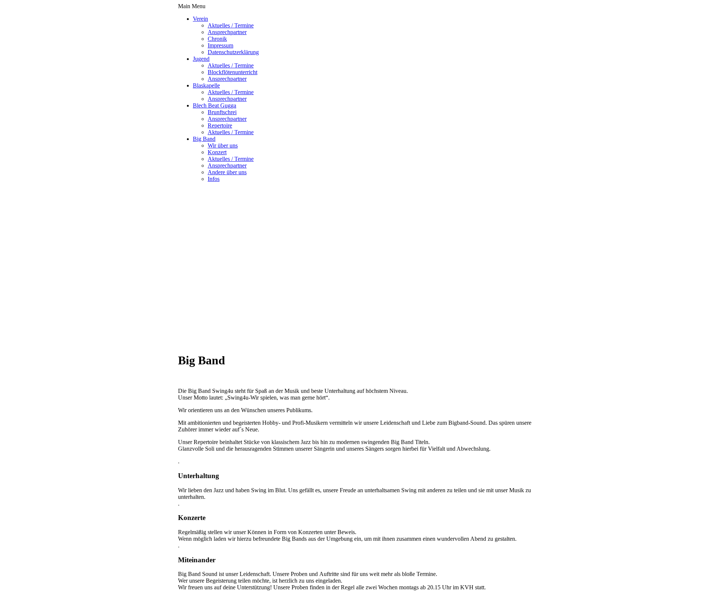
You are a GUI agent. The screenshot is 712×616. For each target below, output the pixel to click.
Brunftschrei (222, 112)
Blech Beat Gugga (214, 105)
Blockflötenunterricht (232, 72)
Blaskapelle (206, 85)
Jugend (201, 59)
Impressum (220, 45)
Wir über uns (223, 145)
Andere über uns (227, 172)
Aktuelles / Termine (231, 25)
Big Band (204, 139)
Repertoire (220, 125)
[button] (356, 296)
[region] (356, 254)
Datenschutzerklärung (233, 52)
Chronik (217, 39)
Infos (214, 179)
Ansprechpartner (227, 32)
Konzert (217, 152)
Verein (200, 19)
